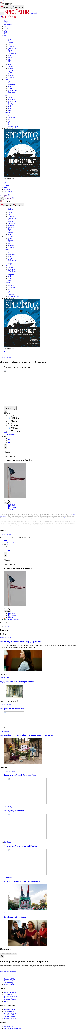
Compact (15, 425)
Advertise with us (9, 981)
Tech (9, 44)
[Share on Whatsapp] (9, 442)
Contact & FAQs (9, 979)
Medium (16, 418)
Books (10, 83)
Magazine (11, 46)
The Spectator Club (10, 1018)
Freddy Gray (8, 807)
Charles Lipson (9, 877)
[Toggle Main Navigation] (2, 13)
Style (9, 108)
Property (11, 105)
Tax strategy (8, 998)
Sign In (32, 14)
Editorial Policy (9, 984)
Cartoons (11, 125)
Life (5, 96)
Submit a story (8, 983)
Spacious (17, 431)
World (10, 72)
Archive (6, 34)
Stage (10, 94)
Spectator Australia (10, 1009)
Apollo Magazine (9, 1011)
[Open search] (1, 196)
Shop (5, 36)
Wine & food (12, 101)
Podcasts (7, 26)
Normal (15, 428)
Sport (10, 106)
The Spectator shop (10, 1013)
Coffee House (8, 66)
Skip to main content (6, 1)
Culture (10, 43)
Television (11, 92)
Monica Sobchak (5, 637)
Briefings (7, 28)
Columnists (11, 117)
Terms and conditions (11, 996)
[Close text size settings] (5, 411)
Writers (6, 23)
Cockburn (11, 41)
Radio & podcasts (14, 90)
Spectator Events (9, 1017)
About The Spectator (10, 992)
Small (14, 415)
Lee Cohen (7, 842)
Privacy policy (8, 994)
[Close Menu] (2, 198)
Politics (10, 39)
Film (9, 86)
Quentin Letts (4, 678)
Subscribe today (9, 1026)
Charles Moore (5, 731)
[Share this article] (5, 445)
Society (10, 70)
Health (10, 110)
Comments (10, 435)
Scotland (11, 77)
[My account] (36, 14)
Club (5, 32)
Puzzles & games (13, 127)
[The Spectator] (17, 14)
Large (16, 421)
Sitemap (6, 1001)
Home (6, 21)
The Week (11, 114)
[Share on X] (9, 440)
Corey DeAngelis (9, 771)
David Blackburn (5, 534)
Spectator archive (9, 1015)
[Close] (2, 956)
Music (10, 88)
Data (9, 74)
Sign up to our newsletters (12, 1028)
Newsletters (8, 25)
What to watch (12, 99)
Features (11, 116)
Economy (11, 75)
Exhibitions (11, 85)
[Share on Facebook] (9, 438)
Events (6, 30)
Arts (9, 81)
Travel (10, 103)
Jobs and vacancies (10, 1000)
